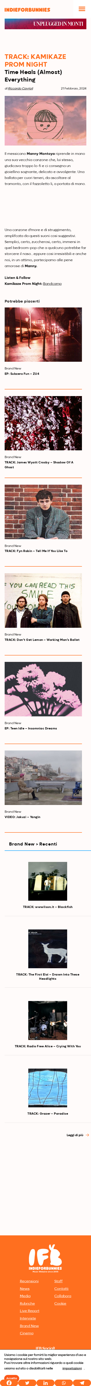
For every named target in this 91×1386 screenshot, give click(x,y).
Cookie (60, 1304)
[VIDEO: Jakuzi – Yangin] (43, 777)
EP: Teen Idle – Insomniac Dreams (31, 728)
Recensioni (29, 1281)
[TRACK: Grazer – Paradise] (47, 1088)
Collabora (62, 1296)
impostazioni (72, 1368)
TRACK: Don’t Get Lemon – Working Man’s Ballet (42, 639)
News (25, 1289)
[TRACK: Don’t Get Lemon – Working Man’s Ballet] (43, 600)
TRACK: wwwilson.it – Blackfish (48, 907)
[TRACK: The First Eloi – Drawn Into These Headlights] (47, 948)
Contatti (61, 1289)
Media (25, 1296)
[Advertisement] (45, 1186)
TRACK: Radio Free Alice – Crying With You (48, 1046)
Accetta (11, 1378)
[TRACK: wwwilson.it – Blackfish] (47, 881)
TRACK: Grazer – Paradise (47, 1113)
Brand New (29, 1326)
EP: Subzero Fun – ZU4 (22, 373)
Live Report (29, 1311)
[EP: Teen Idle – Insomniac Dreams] (43, 689)
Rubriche (27, 1304)
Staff (58, 1281)
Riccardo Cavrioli (20, 88)
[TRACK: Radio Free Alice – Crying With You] (47, 1020)
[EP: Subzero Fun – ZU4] (43, 334)
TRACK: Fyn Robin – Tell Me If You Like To (36, 551)
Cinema (26, 1333)
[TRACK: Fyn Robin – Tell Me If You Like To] (43, 512)
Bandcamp (52, 284)
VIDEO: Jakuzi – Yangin (22, 817)
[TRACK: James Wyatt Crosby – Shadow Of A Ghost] (43, 423)
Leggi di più (75, 1135)
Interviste (28, 1318)
